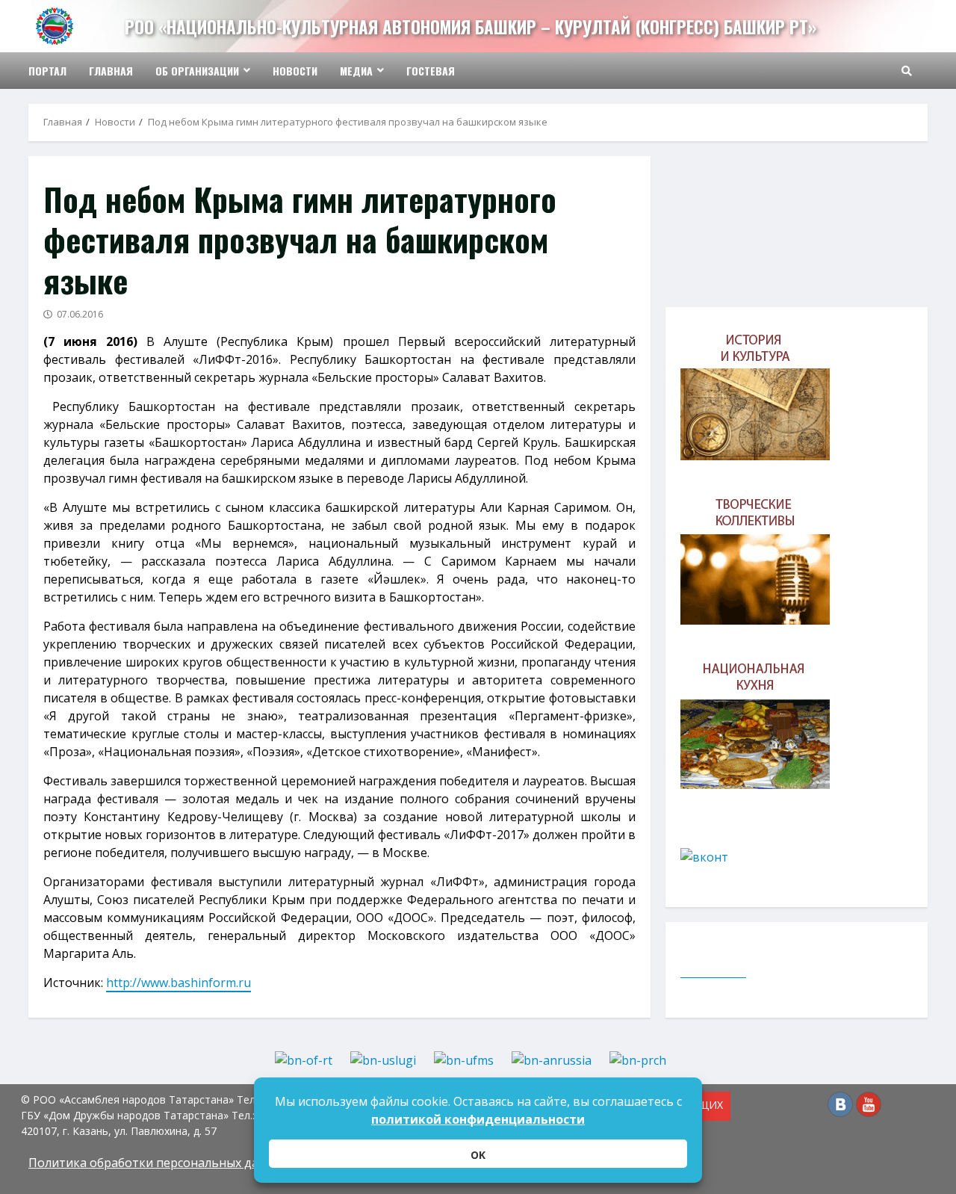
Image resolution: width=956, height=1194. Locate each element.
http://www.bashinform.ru (178, 982)
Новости (295, 70)
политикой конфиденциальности (478, 1119)
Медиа (356, 70)
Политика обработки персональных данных (158, 1162)
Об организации (197, 70)
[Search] (906, 71)
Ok (478, 1155)
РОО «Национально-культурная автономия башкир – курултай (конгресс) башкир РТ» (470, 27)
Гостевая (430, 70)
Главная (111, 70)
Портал (47, 70)
